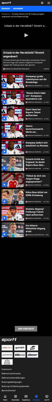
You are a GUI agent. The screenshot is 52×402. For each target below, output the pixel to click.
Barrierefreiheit (8, 390)
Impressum (7, 369)
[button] (26, 35)
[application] (26, 35)
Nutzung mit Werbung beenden (15, 386)
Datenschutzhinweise (11, 373)
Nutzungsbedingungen (12, 382)
